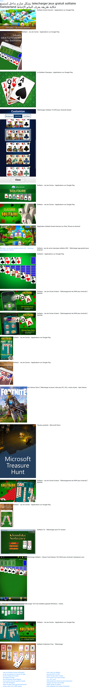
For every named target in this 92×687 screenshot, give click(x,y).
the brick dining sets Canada (10, 676)
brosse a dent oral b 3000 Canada (12, 686)
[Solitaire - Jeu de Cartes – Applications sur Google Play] (11, 50)
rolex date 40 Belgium (9, 682)
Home (1, 1)
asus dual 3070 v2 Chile (53, 674)
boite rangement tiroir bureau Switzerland (58, 686)
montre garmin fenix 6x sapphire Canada (14, 681)
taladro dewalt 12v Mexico (54, 684)
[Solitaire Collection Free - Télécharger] (18, 656)
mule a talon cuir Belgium (53, 672)
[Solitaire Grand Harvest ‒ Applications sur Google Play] (18, 19)
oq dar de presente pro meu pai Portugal (14, 674)
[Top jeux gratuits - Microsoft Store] (18, 451)
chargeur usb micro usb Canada (55, 682)
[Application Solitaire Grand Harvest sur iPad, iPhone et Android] (18, 235)
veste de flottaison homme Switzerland (13, 672)
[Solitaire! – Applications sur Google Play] (18, 271)
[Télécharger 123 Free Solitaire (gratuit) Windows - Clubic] (12, 611)
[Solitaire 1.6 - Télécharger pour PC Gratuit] (18, 542)
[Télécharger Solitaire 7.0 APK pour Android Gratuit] (18, 146)
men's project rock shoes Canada (56, 677)
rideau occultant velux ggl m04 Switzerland (15, 684)
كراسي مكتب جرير (51, 679)
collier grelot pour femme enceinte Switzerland (59, 681)
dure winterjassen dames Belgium (12, 679)
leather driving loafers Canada (55, 676)
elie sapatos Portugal (8, 677)
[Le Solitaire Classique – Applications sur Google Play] (18, 89)
